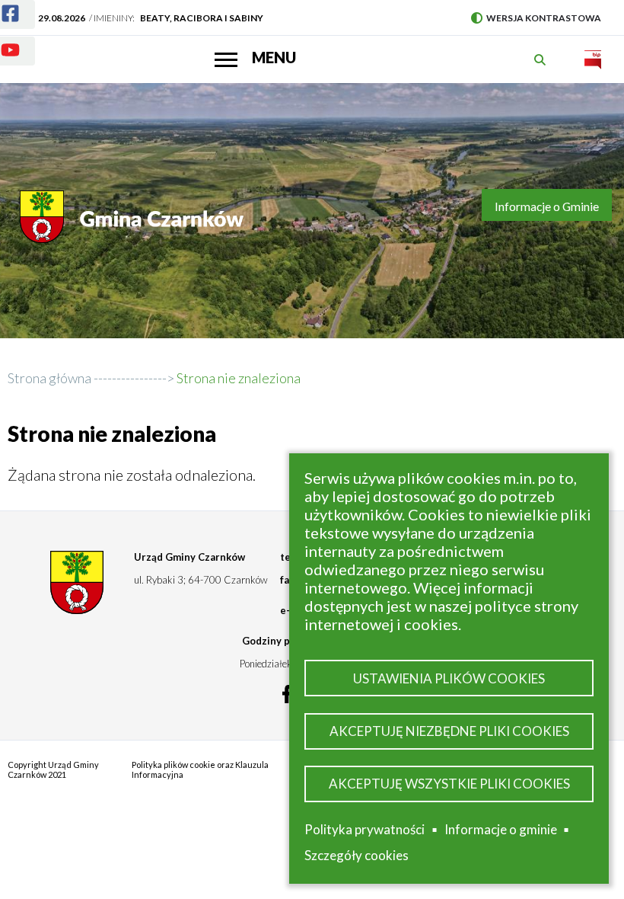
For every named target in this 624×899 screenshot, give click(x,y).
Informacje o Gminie (547, 206)
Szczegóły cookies (356, 855)
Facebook (17, 17)
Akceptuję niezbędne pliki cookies (449, 731)
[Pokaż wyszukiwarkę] (542, 59)
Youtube (17, 54)
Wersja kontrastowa (536, 18)
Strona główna (49, 378)
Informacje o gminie (500, 832)
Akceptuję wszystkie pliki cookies (449, 784)
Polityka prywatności (364, 829)
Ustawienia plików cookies (449, 678)
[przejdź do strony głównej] (134, 224)
